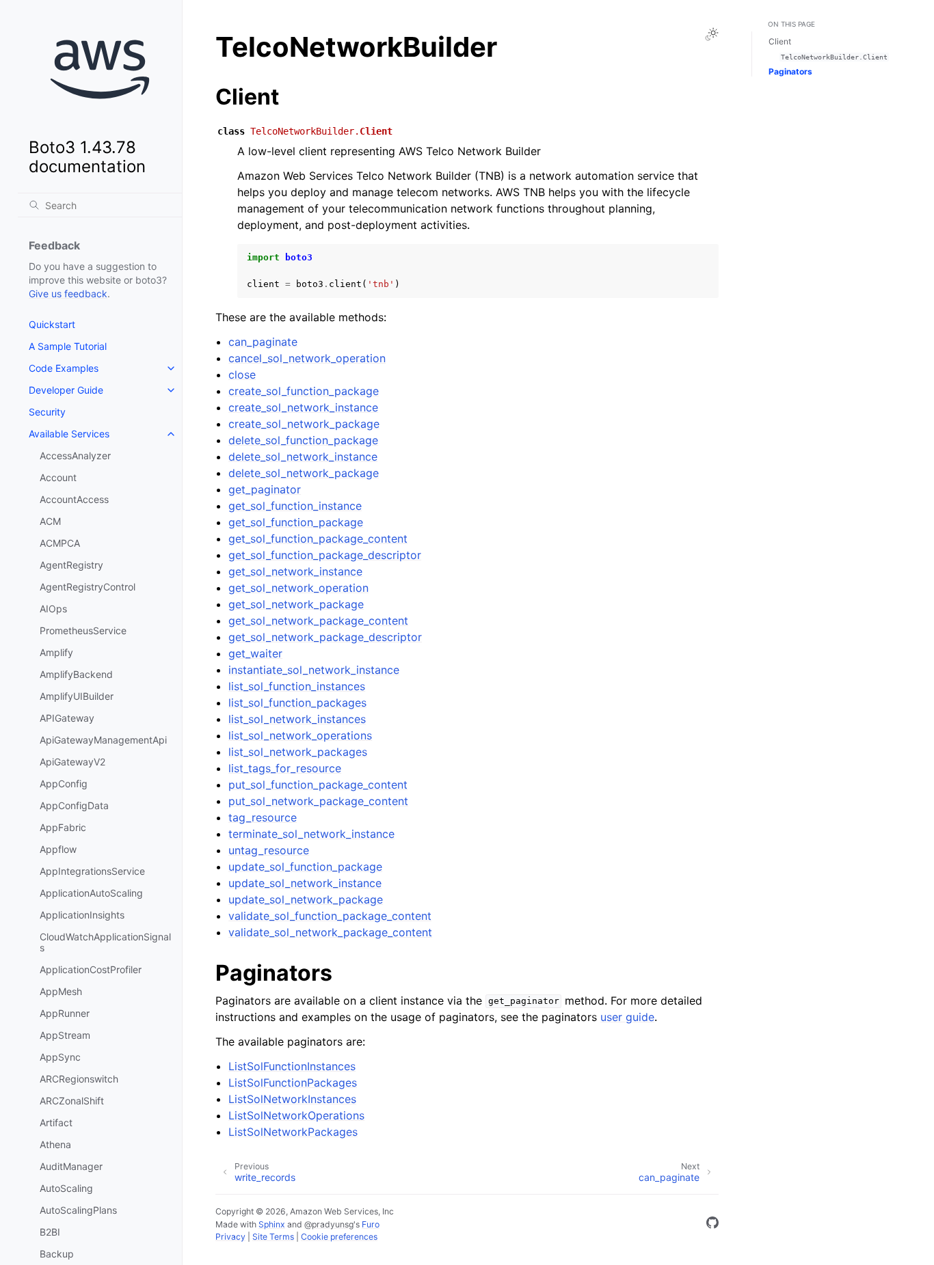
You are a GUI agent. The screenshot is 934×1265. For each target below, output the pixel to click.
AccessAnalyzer (75, 455)
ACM (50, 521)
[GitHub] (712, 1224)
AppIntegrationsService (92, 871)
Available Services (69, 433)
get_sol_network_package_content (318, 620)
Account (58, 477)
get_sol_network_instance (295, 571)
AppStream (65, 1035)
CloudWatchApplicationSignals (105, 942)
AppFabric (63, 827)
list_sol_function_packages (297, 702)
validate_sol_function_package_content (329, 916)
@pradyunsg (328, 1224)
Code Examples (63, 368)
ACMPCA (60, 543)
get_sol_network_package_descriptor (325, 637)
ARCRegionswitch (79, 1079)
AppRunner (65, 1013)
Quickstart (52, 324)
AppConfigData (74, 805)
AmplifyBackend (76, 674)
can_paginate (262, 342)
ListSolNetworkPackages (293, 1132)
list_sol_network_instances (297, 719)
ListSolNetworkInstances (292, 1099)
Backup (57, 1254)
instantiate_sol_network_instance (313, 670)
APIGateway (67, 718)
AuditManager (71, 1166)
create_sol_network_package (303, 424)
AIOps (53, 608)
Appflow (58, 849)
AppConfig (64, 783)
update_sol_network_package (305, 899)
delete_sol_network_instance (302, 456)
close (242, 374)
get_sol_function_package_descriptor (324, 555)
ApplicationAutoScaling (91, 893)
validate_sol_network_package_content (330, 932)
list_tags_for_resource (284, 768)
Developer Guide (66, 390)
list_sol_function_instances (296, 686)
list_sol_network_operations (300, 735)
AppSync (60, 1057)
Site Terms (273, 1237)
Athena (55, 1144)
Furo (370, 1224)
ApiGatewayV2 (72, 761)
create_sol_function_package (303, 391)
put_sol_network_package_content (318, 801)
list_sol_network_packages (297, 752)
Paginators (790, 71)
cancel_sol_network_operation (307, 358)
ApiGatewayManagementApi (103, 740)
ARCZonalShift (72, 1100)
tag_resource (262, 817)
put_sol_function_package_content (318, 784)
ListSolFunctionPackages (292, 1082)
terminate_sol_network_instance (311, 834)
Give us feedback (68, 293)
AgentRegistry (71, 565)
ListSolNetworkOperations (296, 1115)
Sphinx (271, 1224)
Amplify (56, 652)
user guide (627, 1017)
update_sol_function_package (305, 866)
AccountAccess (74, 499)
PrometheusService (83, 630)
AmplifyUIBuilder (77, 696)
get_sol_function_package (295, 522)
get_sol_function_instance (295, 506)
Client (780, 41)
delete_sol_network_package (303, 473)
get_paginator (264, 489)
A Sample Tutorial (68, 346)
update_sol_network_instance (305, 883)
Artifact (56, 1122)
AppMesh (61, 991)
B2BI (50, 1232)
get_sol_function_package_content (318, 538)
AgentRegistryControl (87, 587)
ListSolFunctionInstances (292, 1066)
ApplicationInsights (82, 915)
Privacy (230, 1237)
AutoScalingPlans (78, 1210)
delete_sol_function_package (303, 440)
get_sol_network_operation (298, 588)
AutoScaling (66, 1188)
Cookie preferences (339, 1237)
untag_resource (268, 850)
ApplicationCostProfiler (91, 969)
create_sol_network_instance (303, 407)
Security (47, 412)
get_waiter (255, 653)
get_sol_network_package (296, 604)
